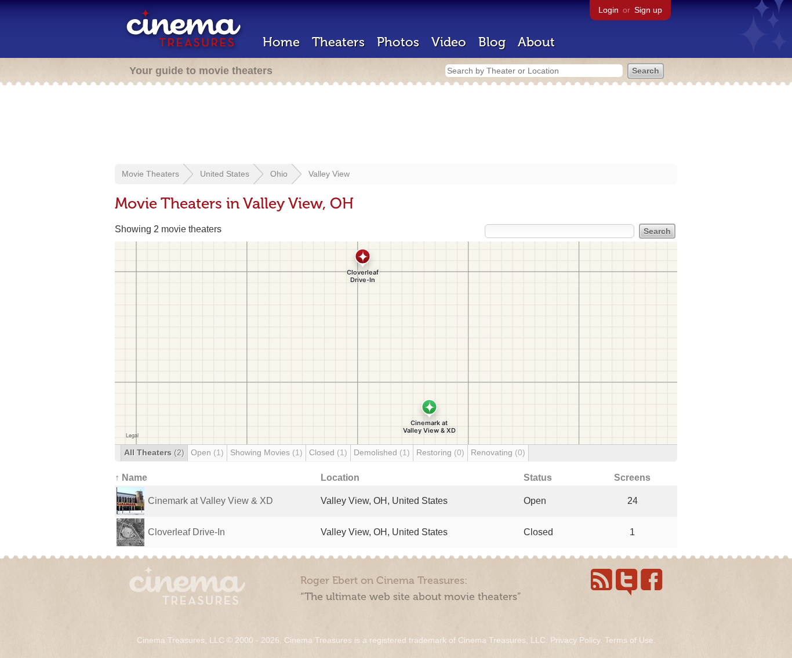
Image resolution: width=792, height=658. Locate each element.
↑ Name (131, 477)
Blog (492, 42)
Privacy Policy (575, 640)
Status (538, 477)
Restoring (440, 452)
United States (224, 173)
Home (281, 42)
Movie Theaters (150, 173)
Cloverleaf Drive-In (186, 532)
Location (340, 477)
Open (207, 452)
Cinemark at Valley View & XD (210, 501)
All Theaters (154, 452)
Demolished (382, 452)
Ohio (279, 173)
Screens (632, 477)
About (536, 42)
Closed (328, 452)
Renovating (498, 452)
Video (448, 42)
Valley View (329, 173)
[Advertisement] (396, 126)
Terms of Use (629, 640)
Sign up (648, 9)
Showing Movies (266, 452)
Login (608, 9)
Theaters (338, 42)
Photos (398, 42)
